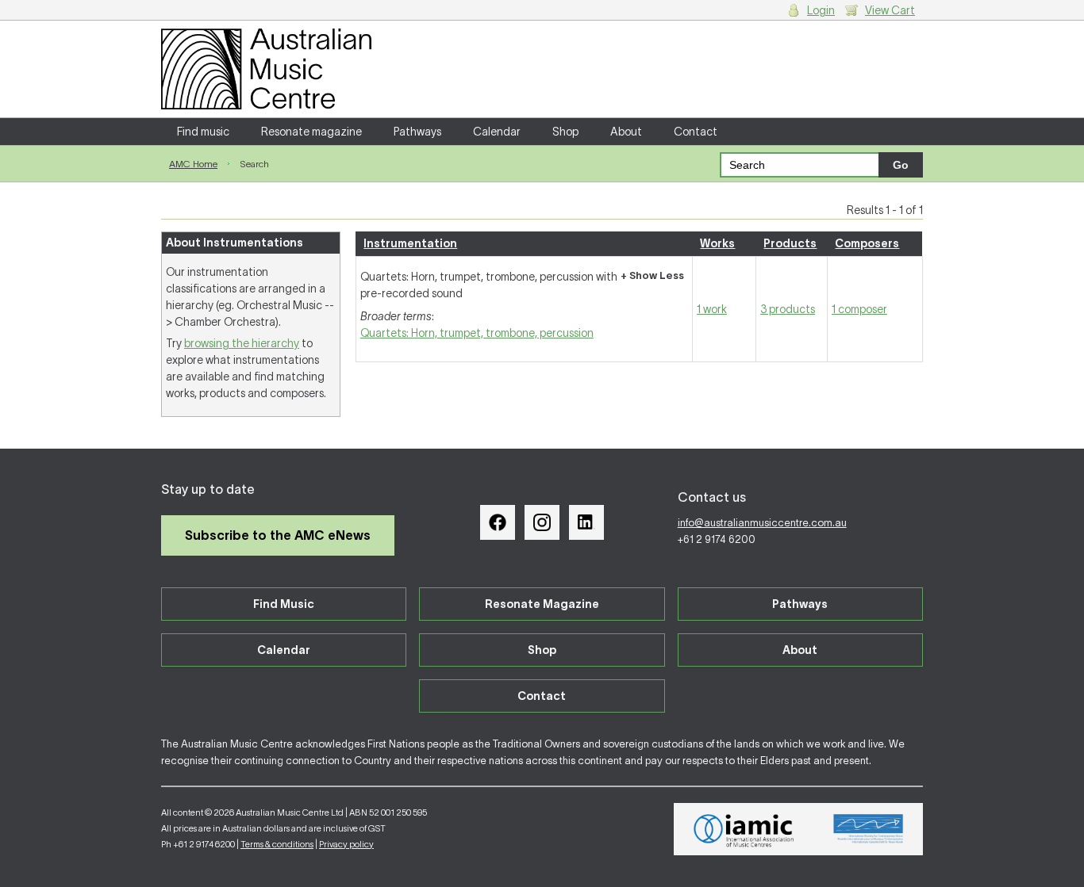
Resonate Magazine (542, 604)
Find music (203, 131)
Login (821, 10)
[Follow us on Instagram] (542, 522)
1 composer (859, 309)
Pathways (417, 131)
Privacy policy (346, 844)
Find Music (283, 604)
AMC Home (193, 164)
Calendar (497, 131)
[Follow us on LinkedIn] (586, 522)
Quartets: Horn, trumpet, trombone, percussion (477, 333)
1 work (712, 309)
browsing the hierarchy (241, 343)
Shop (565, 131)
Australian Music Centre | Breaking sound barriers (266, 69)
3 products (787, 309)
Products (790, 243)
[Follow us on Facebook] (497, 522)
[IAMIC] (744, 829)
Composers (867, 243)
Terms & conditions (276, 844)
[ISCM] (868, 829)
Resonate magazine (311, 131)
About (626, 131)
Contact (695, 131)
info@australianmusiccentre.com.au (762, 523)
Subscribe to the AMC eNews (278, 535)
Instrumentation (410, 243)
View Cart (890, 10)
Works (717, 243)
